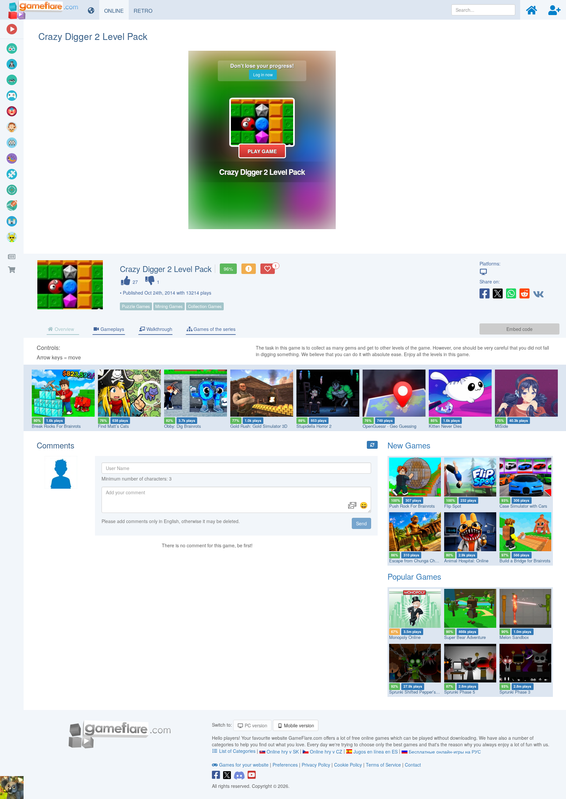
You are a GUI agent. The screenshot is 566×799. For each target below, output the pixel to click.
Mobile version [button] (298, 725)
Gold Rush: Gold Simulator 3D (258, 426)
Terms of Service (383, 764)
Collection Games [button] (205, 306)
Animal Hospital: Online (466, 560)
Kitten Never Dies (445, 426)
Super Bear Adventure (465, 637)
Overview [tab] (63, 329)
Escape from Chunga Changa (416, 560)
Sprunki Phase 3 (515, 692)
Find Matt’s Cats (113, 426)
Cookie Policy (348, 764)
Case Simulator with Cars (523, 506)
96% (228, 268)
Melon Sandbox (514, 637)
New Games (408, 445)
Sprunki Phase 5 (459, 692)
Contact (413, 764)
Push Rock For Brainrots (412, 506)
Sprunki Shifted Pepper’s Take (417, 692)
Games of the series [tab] (214, 329)
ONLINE (116, 10)
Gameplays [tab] (111, 329)
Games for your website (244, 764)
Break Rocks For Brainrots (56, 426)
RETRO (145, 10)
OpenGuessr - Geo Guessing (389, 426)
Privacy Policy (316, 764)
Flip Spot (452, 506)
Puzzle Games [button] (136, 306)
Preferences (286, 764)
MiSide (501, 426)
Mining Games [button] (169, 306)
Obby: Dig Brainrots (182, 426)
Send (361, 523)
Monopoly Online (405, 637)
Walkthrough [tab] (158, 329)
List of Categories (237, 751)
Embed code (519, 329)
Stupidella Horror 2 (313, 426)
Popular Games (414, 576)
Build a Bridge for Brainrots (525, 560)
